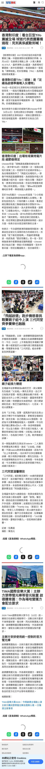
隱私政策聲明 (6, 753)
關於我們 (5, 749)
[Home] (10, 2)
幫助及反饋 (26, 749)
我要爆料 (26, 753)
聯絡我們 (5, 745)
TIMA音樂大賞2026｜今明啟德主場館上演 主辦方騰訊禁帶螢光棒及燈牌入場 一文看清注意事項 (22, 705)
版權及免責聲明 (28, 745)
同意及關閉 (35, 762)
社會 (3, 48)
